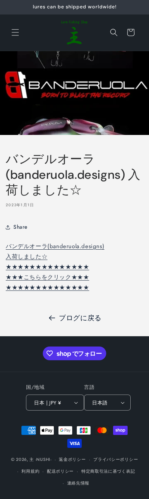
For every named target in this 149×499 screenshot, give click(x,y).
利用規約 (30, 471)
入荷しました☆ (26, 256)
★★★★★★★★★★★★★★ (47, 267)
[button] (15, 32)
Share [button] (20, 227)
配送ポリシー (60, 471)
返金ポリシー (72, 459)
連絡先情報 (78, 483)
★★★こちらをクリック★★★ (47, 277)
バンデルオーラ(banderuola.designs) (55, 246)
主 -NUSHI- (40, 459)
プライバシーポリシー (115, 459)
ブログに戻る (80, 318)
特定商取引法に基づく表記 (108, 471)
